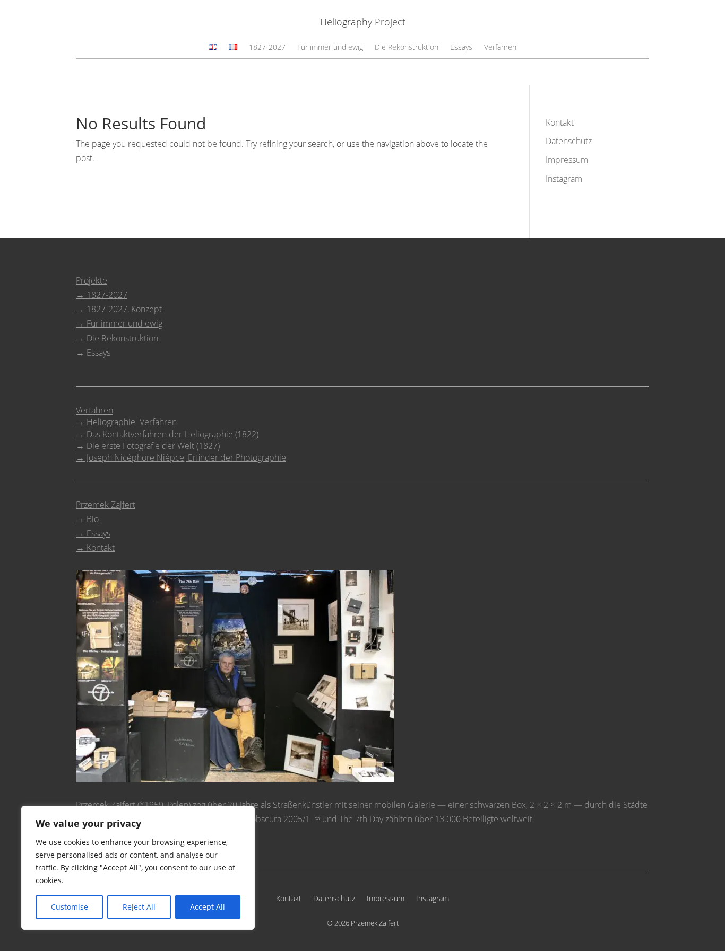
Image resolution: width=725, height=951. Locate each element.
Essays (461, 47)
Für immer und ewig (330, 47)
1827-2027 (267, 47)
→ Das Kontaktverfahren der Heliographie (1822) (167, 434)
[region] (138, 868)
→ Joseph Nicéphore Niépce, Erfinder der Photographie (181, 457)
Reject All (139, 907)
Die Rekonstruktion (406, 47)
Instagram (564, 178)
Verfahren (500, 47)
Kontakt (560, 122)
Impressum (567, 159)
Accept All (207, 907)
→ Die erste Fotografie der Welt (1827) (148, 446)
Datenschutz (569, 141)
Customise (69, 907)
